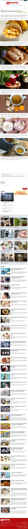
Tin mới (7, 5)
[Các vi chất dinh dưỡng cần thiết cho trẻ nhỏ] (5, 459)
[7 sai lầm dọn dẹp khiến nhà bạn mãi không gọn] (5, 442)
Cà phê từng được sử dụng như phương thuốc (7, 227)
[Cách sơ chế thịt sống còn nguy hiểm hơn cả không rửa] (20, 233)
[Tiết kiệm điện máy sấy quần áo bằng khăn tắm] (5, 368)
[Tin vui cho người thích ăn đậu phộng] (5, 360)
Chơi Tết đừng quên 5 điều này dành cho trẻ (18, 407)
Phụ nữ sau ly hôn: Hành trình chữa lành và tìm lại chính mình (7, 263)
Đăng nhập (26, 0)
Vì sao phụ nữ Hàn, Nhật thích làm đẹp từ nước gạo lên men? (19, 293)
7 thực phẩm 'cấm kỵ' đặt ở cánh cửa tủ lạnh (19, 318)
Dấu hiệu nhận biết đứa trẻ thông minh (8, 205)
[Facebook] (19, 0)
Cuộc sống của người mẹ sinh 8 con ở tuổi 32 (7, 203)
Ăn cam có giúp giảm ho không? (17, 480)
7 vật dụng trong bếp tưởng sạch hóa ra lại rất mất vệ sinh (20, 251)
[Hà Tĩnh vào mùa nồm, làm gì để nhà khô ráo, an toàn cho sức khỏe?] (5, 393)
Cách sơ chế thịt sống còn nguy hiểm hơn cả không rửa (20, 239)
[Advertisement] (14, 166)
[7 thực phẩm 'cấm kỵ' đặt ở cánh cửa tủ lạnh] (5, 320)
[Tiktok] (20, 0)
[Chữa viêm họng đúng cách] (5, 475)
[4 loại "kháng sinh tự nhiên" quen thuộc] (5, 328)
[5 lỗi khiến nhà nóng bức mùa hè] (20, 257)
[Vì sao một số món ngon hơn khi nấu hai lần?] (5, 312)
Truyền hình (21, 5)
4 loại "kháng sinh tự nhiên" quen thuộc (19, 325)
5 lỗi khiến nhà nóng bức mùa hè (19, 262)
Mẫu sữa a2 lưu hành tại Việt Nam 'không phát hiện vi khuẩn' (18, 277)
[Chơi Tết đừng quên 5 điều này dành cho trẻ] (5, 409)
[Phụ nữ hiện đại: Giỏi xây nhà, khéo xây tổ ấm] (5, 377)
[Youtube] (21, 0)
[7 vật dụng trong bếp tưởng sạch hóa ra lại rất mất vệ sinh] (20, 245)
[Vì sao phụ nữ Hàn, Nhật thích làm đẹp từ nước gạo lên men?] (5, 295)
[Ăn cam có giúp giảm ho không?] (5, 483)
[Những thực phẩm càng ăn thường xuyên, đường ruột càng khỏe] (7, 245)
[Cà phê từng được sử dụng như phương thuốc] (7, 222)
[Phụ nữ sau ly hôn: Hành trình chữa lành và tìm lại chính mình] (7, 257)
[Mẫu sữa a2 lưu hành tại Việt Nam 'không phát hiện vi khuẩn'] (5, 279)
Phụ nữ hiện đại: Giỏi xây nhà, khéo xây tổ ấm (19, 375)
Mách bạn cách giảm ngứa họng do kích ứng (18, 465)
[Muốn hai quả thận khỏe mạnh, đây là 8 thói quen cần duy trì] (7, 233)
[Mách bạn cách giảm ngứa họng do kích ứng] (5, 467)
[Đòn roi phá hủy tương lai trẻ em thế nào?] (5, 336)
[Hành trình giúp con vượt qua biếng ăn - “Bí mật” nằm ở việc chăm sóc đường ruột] (5, 491)
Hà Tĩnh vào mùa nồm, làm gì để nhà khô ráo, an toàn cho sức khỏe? (18, 391)
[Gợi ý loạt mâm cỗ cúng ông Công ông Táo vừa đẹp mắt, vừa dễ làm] (5, 426)
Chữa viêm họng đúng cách (16, 472)
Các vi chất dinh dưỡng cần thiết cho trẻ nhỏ (18, 457)
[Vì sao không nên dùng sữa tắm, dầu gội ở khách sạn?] (5, 352)
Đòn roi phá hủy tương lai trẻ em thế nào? (18, 334)
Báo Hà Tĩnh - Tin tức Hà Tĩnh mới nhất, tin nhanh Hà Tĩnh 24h (14, 3)
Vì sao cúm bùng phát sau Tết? (6, 174)
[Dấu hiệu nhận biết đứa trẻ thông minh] (5, 385)
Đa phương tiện (16, 5)
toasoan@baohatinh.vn (24, 526)
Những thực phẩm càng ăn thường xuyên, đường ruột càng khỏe (6, 251)
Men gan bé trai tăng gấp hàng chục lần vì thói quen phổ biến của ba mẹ (7, 199)
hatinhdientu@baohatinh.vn (18, 526)
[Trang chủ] (1, 8)
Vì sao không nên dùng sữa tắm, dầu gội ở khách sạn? (18, 350)
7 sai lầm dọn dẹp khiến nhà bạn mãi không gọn (18, 440)
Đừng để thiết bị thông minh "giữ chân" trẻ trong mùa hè (18, 269)
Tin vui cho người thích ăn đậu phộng (7, 208)
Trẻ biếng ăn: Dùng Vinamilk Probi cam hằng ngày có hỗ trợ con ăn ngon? (19, 499)
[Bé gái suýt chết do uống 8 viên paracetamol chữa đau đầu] (5, 450)
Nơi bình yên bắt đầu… (15, 284)
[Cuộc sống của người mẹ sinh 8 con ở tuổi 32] (5, 401)
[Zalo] (22, 0)
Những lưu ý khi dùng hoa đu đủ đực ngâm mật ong (7, 211)
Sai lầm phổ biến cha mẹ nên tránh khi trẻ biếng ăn (19, 508)
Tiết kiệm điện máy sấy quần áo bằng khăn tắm (18, 366)
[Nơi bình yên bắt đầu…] (5, 287)
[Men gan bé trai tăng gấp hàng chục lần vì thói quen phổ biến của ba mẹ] (7, 197)
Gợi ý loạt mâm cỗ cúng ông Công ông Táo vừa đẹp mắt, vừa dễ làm (19, 424)
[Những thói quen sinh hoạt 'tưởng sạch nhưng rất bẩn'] (5, 304)
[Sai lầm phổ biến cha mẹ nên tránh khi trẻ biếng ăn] (5, 510)
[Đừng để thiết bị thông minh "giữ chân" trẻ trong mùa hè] (5, 271)
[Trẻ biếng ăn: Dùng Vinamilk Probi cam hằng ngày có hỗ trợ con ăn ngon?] (5, 501)
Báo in (11, 5)
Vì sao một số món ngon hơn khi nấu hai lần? (18, 310)
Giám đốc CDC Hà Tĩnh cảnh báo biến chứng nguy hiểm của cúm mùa (13, 176)
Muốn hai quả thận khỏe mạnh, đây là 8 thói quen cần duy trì (7, 239)
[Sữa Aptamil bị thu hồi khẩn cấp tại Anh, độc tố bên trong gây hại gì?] (5, 434)
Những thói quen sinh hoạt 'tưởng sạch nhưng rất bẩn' (19, 302)
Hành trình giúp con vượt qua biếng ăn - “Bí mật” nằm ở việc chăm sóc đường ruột (19, 489)
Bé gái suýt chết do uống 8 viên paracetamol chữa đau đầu (17, 448)
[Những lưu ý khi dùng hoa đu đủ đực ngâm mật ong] (20, 222)
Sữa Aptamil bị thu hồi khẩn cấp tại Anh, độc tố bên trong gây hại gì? (18, 432)
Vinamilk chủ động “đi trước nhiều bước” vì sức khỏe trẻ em (18, 415)
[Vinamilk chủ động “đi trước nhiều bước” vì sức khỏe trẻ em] (5, 417)
